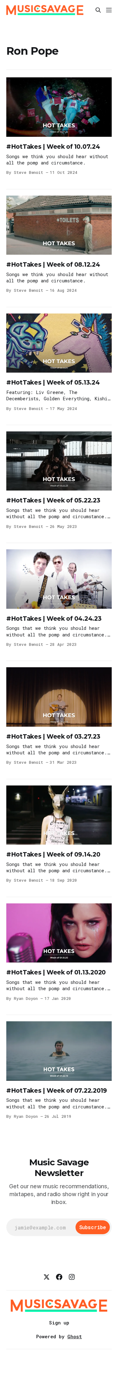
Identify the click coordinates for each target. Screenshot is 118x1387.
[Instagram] (72, 1277)
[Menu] (109, 10)
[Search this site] (98, 10)
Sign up (59, 1322)
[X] (46, 1277)
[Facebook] (59, 1277)
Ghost (74, 1336)
